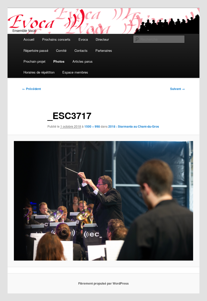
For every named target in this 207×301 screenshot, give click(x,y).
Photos (58, 61)
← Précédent (31, 88)
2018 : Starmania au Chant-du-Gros (133, 126)
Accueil (28, 39)
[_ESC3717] (103, 201)
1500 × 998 (92, 126)
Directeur (102, 39)
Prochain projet (34, 61)
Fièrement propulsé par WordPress (103, 283)
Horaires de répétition (39, 72)
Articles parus (82, 61)
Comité (61, 50)
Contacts (81, 50)
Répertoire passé (35, 50)
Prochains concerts (56, 39)
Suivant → (177, 88)
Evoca (83, 39)
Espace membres (75, 72)
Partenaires (103, 50)
